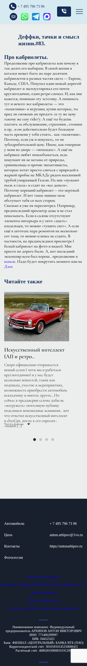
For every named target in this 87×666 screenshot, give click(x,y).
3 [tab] (46, 439)
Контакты (12, 546)
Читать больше (14, 424)
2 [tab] (40, 439)
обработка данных (43, 592)
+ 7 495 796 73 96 (63, 523)
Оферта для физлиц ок (43, 600)
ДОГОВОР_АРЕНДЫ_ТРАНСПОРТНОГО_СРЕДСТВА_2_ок (43, 585)
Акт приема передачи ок (43, 577)
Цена (8, 535)
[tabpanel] (43, 359)
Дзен (8, 266)
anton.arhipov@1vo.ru (66, 535)
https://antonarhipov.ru (66, 546)
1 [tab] (34, 439)
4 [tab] (52, 439)
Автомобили (14, 523)
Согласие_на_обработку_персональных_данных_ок (43, 608)
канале (9, 261)
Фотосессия (13, 557)
